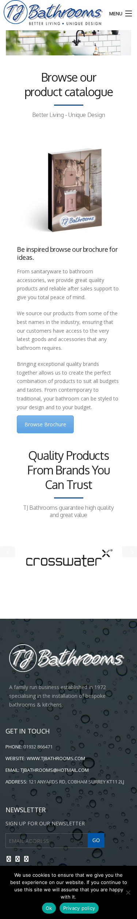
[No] (128, 892)
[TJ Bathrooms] (51, 12)
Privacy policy (79, 908)
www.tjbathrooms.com (56, 758)
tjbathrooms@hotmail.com (54, 770)
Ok (49, 908)
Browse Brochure (45, 424)
